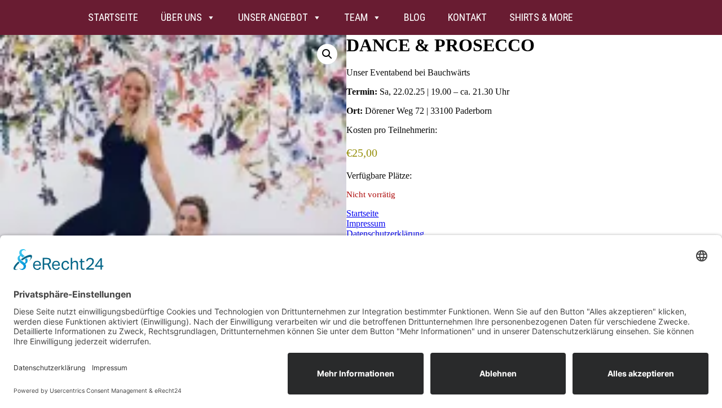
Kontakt (467, 17)
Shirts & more (541, 17)
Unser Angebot (273, 17)
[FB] (630, 17)
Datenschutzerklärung (385, 233)
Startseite (113, 17)
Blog (414, 17)
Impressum (365, 223)
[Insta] (599, 17)
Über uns (181, 17)
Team (356, 17)
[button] (327, 54)
